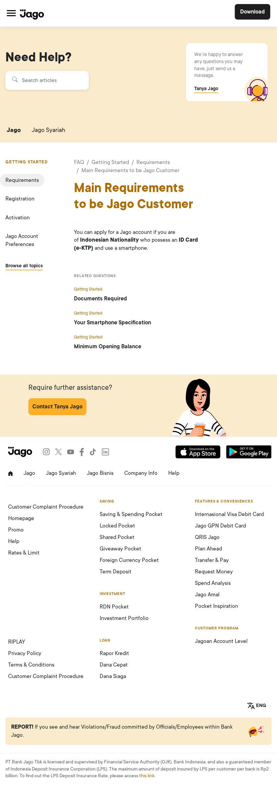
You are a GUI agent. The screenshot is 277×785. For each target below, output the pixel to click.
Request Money (214, 571)
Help (173, 473)
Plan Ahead (208, 548)
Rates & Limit (24, 553)
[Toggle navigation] (11, 13)
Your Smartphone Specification (112, 322)
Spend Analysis (213, 583)
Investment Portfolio (124, 618)
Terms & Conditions (31, 665)
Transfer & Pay (212, 560)
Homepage (21, 518)
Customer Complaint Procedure (45, 507)
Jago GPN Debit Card (220, 526)
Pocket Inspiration (216, 606)
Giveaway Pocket (120, 548)
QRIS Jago (207, 537)
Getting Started (110, 162)
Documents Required (100, 298)
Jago (14, 130)
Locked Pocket (117, 526)
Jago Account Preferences (21, 240)
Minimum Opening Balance (107, 346)
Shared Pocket (117, 537)
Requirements (22, 180)
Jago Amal (207, 594)
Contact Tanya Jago (57, 406)
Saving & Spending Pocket (131, 514)
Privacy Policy (24, 653)
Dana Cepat (114, 665)
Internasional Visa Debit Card (229, 514)
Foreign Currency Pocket (129, 560)
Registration (19, 198)
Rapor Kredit (114, 653)
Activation (17, 217)
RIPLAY (16, 642)
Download (252, 12)
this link (147, 776)
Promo (16, 530)
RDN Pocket (114, 607)
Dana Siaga (113, 676)
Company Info (140, 473)
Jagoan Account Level (221, 641)
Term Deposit (115, 571)
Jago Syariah (48, 130)
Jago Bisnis (100, 473)
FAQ (79, 162)
